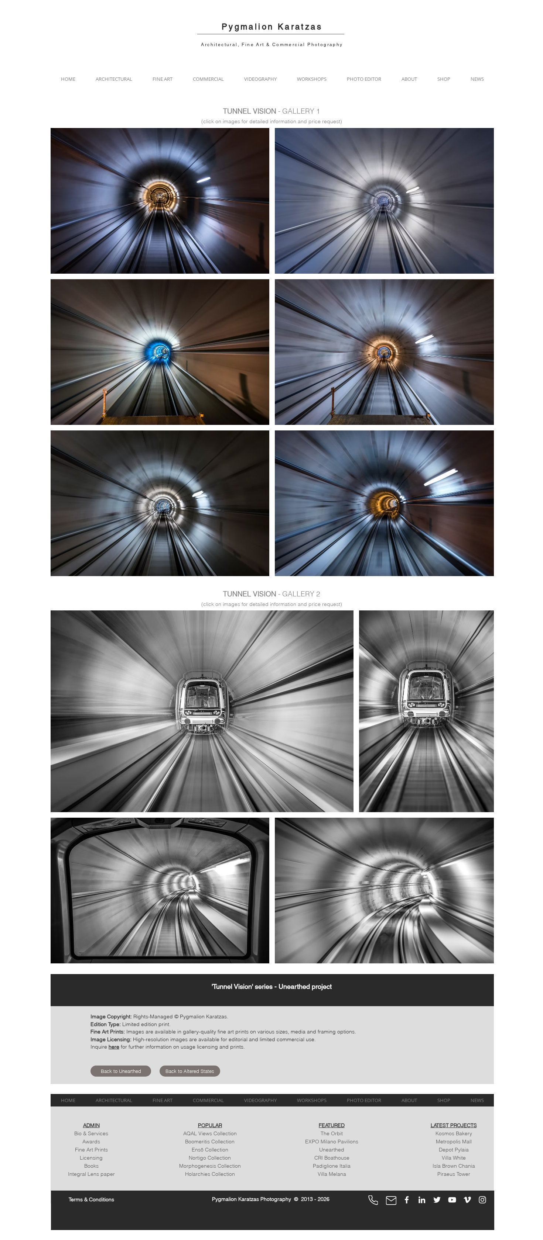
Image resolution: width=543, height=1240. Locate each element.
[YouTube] (452, 1200)
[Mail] (391, 1200)
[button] (113, 79)
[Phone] (373, 1200)
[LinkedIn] (422, 1200)
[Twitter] (437, 1200)
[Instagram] (482, 1200)
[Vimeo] (467, 1200)
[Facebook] (406, 1200)
